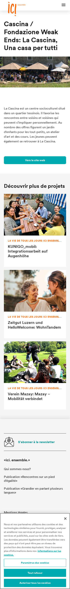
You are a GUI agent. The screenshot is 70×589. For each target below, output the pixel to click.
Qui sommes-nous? (17, 469)
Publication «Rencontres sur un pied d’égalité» (29, 479)
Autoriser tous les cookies (35, 582)
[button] (63, 5)
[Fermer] (65, 518)
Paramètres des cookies (35, 562)
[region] (35, 551)
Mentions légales (16, 512)
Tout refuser (35, 572)
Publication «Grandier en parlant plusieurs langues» (33, 490)
